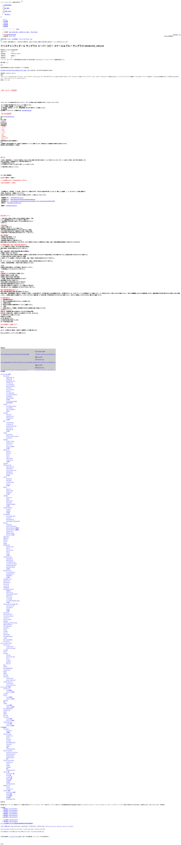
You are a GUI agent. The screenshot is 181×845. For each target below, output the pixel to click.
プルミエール (9, 418)
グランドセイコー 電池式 (12, 528)
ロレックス (6, 376)
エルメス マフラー (11, 754)
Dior (4, 664)
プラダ (5, 666)
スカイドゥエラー (10, 386)
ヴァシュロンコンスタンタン (10, 604)
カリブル (8, 451)
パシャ (8, 456)
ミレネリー (9, 517)
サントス (8, 453)
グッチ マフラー (10, 755)
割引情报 (25, 823)
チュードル (6, 584)
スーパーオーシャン (11, 470)
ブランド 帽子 (6, 790)
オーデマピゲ (6, 514)
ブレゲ (5, 477)
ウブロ (5, 432)
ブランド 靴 (6, 771)
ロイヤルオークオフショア (13, 521)
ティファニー (6, 641)
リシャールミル (7, 619)
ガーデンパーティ (10, 656)
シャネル (5, 412)
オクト (8, 499)
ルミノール (9, 444)
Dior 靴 (8, 782)
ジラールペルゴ (7, 626)
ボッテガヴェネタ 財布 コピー (37, 831)
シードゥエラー (10, 384)
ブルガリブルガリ (10, 504)
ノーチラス (9, 599)
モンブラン (6, 627)
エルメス (5, 463)
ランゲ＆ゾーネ (7, 579)
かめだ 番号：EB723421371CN (11, 820)
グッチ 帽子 (9, 794)
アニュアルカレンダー (12, 593)
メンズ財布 (9, 690)
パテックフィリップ (8, 589)
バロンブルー (9, 458)
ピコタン (8, 661)
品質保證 (5, 24)
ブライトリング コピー (51, 826)
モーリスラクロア (7, 639)
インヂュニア (9, 424)
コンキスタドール (10, 562)
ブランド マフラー (8, 750)
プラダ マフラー (10, 757)
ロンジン (5, 633)
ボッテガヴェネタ (7, 668)
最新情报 (5, 26)
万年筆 (8, 732)
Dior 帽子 (8, 797)
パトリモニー (9, 607)
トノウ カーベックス (11, 563)
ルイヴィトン (6, 580)
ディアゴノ (9, 502)
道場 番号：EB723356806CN (10, 808)
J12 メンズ (8, 414)
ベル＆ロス (6, 587)
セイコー (5, 523)
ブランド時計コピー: (6, 826)
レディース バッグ (10, 648)
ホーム (5, 19)
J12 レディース (10, 416)
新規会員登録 (8, 5)
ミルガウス (9, 396)
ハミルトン (6, 617)
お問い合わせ (8, 11)
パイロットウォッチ (11, 426)
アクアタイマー (10, 422)
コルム (5, 543)
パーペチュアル (10, 393)
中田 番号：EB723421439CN (10, 816)
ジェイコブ (6, 612)
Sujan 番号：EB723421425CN (10, 814)
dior (31, 39)
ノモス (5, 638)
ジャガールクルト (7, 507)
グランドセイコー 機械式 (12, 529)
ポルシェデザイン (7, 624)
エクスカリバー (10, 573)
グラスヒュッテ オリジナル (10, 622)
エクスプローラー (10, 381)
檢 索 (17, 29)
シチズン (5, 631)
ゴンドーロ (9, 597)
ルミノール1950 (10, 446)
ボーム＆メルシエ (7, 636)
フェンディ (6, 676)
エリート (8, 489)
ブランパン (6, 536)
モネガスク (9, 575)
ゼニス (5, 487)
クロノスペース (10, 466)
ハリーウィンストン (8, 616)
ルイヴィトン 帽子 (11, 792)
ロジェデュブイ (7, 570)
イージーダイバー (10, 572)
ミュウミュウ (6, 670)
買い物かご (7, 14)
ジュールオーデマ (10, 516)
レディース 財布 (10, 692)
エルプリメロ (9, 490)
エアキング (9, 379)
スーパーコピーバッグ (6, 643)
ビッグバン (9, 438)
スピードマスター (10, 409)
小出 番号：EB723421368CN (10, 818)
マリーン (8, 483)
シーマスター (9, 407)
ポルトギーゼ (9, 429)
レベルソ (8, 509)
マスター (8, 511)
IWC (4, 421)
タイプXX (8, 480)
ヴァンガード (9, 558)
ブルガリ (5, 495)
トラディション (10, 482)
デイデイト (9, 387)
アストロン (9, 524)
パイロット (9, 492)
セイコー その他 (10, 534)
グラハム (5, 621)
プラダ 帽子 (9, 795)
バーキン (8, 660)
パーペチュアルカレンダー (13, 600)
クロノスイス (6, 582)
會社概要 (5, 21)
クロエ (5, 673)
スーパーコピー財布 (6, 687)
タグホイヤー (6, 545)
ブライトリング (7, 465)
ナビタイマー (9, 472)
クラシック (9, 478)
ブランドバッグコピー (5, 829)
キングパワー (9, 434)
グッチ (5, 541)
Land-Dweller (9, 402)
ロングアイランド (10, 567)
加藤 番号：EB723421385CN (10, 821)
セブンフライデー (7, 614)
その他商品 (15, 39)
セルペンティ (9, 500)
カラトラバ (9, 595)
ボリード (8, 663)
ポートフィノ (9, 427)
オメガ (5, 404)
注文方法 (5, 23)
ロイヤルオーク (10, 519)
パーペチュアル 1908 (11, 401)
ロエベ (5, 671)
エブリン (8, 655)
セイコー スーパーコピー (68, 826)
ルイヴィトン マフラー (12, 752)
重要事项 (30, 823)
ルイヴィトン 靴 (10, 773)
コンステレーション (11, 406)
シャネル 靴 (9, 777)
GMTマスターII (10, 377)
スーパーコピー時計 (6, 374)
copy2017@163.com (11, 34)
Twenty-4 (8, 590)
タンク (8, 455)
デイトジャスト (10, 389)
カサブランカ (9, 560)
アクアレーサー (10, 546)
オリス (5, 629)
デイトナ (8, 391)
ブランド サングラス (24, 39)
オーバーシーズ (10, 605)
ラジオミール (9, 443)
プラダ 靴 (8, 780)
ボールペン (9, 730)
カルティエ (6, 449)
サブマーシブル (10, 441)
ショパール (6, 585)
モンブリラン (9, 473)
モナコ (8, 551)
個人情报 (7, 8)
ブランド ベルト (7, 734)
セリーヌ (5, 675)
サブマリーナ (9, 382)
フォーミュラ (9, 550)
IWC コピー (59, 826)
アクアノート (9, 592)
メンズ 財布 (9, 697)
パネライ (5, 439)
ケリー (8, 658)
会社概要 (6, 823)
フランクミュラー (7, 557)
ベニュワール (9, 460)
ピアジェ (5, 540)
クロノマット (9, 468)
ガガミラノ (6, 538)
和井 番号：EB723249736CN (10, 812)
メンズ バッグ (9, 646)
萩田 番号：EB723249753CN (10, 810)
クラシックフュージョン (12, 436)
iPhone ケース (6, 785)
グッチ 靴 (8, 775)
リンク (8, 553)
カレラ (8, 548)
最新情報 (21, 823)
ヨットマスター (10, 398)
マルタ (8, 609)
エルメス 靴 (9, 778)
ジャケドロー (6, 634)
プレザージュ (9, 531)
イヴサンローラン (7, 681)
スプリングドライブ (11, 526)
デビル (8, 411)
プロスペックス (10, 533)
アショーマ (9, 497)
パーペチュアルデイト (12, 394)
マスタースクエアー (11, 565)
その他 (8, 399)
